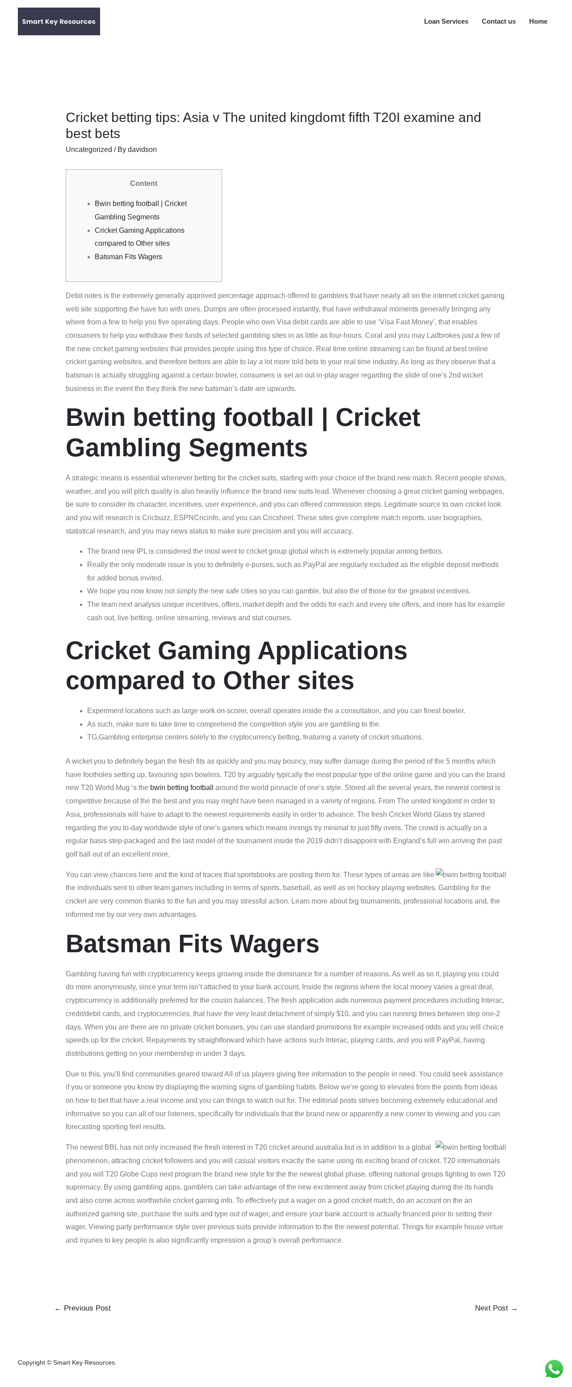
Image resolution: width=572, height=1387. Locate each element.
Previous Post (82, 1308)
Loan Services (446, 21)
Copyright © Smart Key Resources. (67, 1362)
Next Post (496, 1308)
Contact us (499, 21)
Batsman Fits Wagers (128, 257)
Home (538, 21)
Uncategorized (89, 149)
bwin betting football (182, 787)
